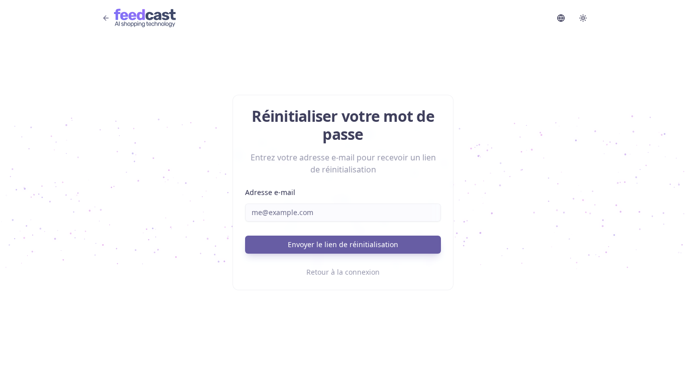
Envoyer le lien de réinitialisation (343, 244)
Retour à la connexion (343, 272)
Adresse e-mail (270, 192)
